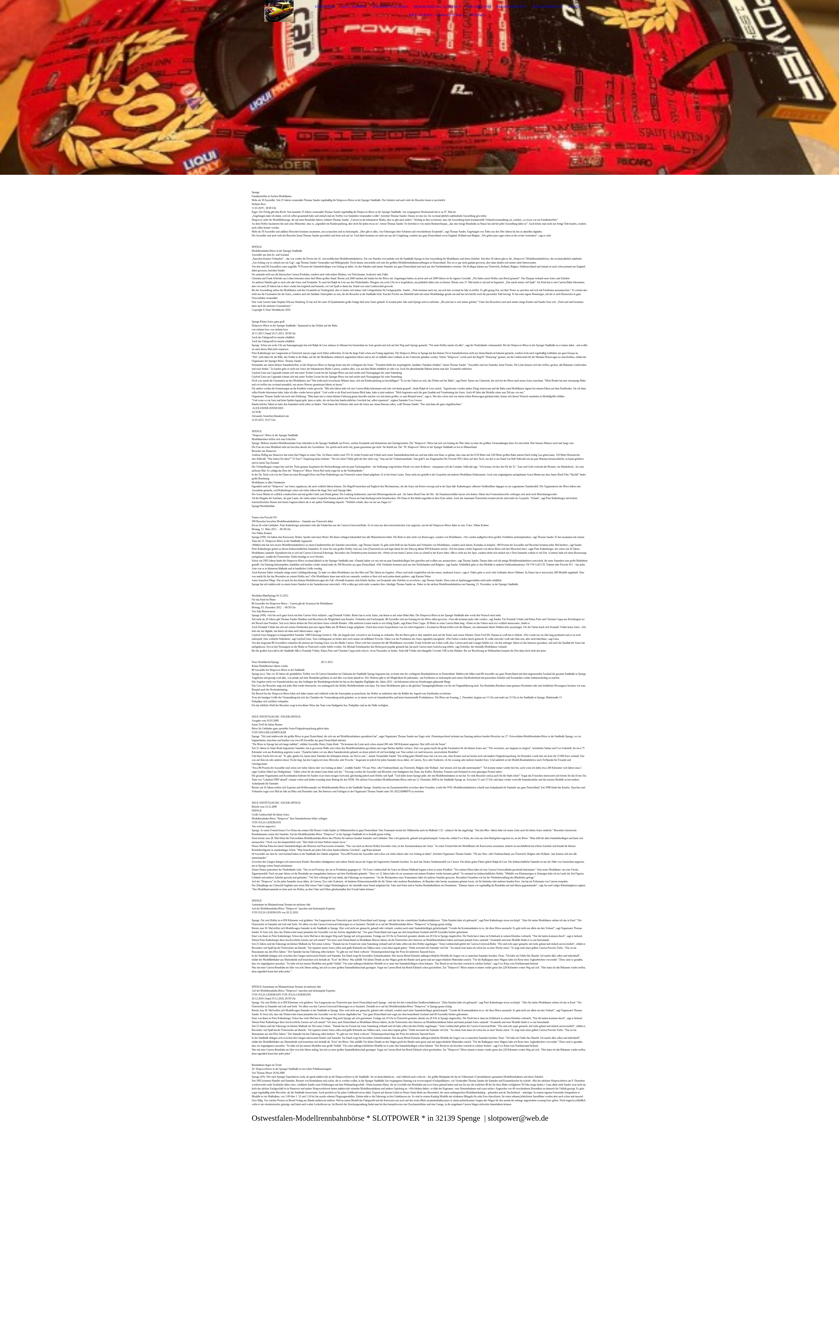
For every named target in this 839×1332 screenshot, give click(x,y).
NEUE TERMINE (354, 7)
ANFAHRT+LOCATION (390, 7)
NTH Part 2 (477, 15)
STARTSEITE (325, 7)
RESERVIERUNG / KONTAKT (437, 7)
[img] (279, 11)
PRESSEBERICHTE (512, 7)
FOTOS (574, 7)
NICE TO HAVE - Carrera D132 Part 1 (436, 15)
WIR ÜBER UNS (478, 7)
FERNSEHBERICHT (547, 7)
